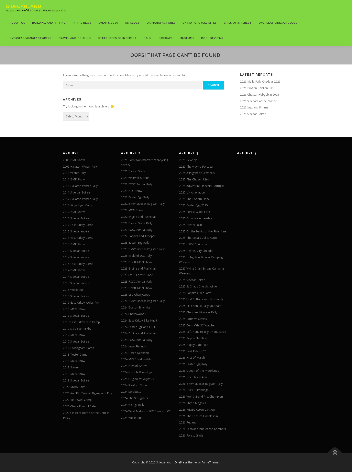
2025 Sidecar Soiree (192, 280)
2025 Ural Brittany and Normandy (201, 299)
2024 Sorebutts (131, 392)
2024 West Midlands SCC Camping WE (146, 411)
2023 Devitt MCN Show (136, 262)
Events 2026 (108, 22)
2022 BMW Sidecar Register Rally (143, 204)
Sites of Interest (238, 22)
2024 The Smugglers (134, 398)
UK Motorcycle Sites (200, 22)
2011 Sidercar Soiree (76, 192)
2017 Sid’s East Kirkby (77, 329)
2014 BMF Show (74, 270)
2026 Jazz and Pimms (254, 107)
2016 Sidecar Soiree (76, 315)
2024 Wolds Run (131, 418)
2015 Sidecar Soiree (76, 296)
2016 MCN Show (74, 309)
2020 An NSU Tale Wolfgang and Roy (87, 393)
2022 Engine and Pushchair (138, 217)
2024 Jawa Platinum (134, 346)
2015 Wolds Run (73, 290)
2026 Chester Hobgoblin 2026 (259, 94)
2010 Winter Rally (74, 173)
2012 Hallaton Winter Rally (80, 199)
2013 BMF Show (74, 244)
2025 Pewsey (188, 160)
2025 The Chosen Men (194, 179)
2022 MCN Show (132, 210)
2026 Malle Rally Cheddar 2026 (260, 81)
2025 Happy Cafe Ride (193, 345)
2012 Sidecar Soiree (76, 218)
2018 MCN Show (74, 361)
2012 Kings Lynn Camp (78, 205)
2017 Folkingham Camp (78, 348)
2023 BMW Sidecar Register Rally (143, 249)
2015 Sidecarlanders (76, 283)
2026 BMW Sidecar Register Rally (201, 384)
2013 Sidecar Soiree (76, 251)
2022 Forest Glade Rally (136, 223)
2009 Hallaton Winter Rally (80, 166)
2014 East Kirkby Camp (78, 264)
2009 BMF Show (74, 160)
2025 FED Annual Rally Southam (200, 306)
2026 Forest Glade (191, 435)
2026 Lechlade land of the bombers (202, 429)
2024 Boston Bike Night (137, 307)
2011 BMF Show (74, 179)
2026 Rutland (187, 422)
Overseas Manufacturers (30, 38)
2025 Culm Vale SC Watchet (197, 325)
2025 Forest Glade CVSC (195, 212)
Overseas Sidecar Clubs (278, 22)
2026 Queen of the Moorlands (199, 371)
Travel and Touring (74, 38)
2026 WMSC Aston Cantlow (197, 409)
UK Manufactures (161, 22)
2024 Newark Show (134, 366)
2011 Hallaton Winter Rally (80, 186)
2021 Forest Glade (133, 171)
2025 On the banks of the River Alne (203, 231)
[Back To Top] (335, 452)
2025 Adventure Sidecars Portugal (201, 186)
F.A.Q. (148, 38)
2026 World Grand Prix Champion (201, 396)
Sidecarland (23, 6)
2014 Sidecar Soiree (76, 277)
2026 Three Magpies (192, 403)
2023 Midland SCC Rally (136, 256)
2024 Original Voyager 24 (137, 379)
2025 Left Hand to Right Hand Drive (202, 332)
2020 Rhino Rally (74, 387)
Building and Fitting (49, 22)
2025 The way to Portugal (196, 166)
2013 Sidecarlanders (76, 231)
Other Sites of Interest (117, 38)
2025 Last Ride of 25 (192, 351)
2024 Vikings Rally (132, 405)
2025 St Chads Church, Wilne (198, 286)
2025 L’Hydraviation (192, 192)
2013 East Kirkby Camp (78, 238)
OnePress (181, 462)
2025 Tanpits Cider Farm (195, 293)
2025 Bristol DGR (190, 225)
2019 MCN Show (74, 374)
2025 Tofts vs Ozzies (193, 319)
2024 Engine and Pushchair (138, 333)
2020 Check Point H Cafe (79, 406)
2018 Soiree (71, 367)
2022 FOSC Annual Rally (136, 230)
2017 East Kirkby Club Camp (81, 322)
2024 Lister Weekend (135, 353)
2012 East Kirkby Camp (78, 225)
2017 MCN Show (74, 335)
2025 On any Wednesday (195, 218)
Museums (187, 38)
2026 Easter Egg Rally (193, 364)
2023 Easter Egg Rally (135, 242)
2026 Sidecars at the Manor (258, 101)
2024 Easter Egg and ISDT (138, 327)
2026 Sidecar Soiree (253, 114)
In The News (82, 22)
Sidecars (166, 38)
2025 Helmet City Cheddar (196, 251)
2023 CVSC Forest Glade (137, 275)
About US (17, 22)
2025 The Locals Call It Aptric (198, 238)
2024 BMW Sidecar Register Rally (143, 301)
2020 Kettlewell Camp (77, 400)
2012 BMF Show (74, 212)
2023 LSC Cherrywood (135, 294)
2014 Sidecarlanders (76, 257)
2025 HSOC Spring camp (195, 244)
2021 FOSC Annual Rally (136, 184)
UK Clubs (132, 22)
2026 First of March (192, 357)
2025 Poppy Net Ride (193, 338)
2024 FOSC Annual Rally (136, 340)
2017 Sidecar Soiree (76, 341)
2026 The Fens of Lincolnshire (199, 416)
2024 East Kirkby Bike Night (139, 320)
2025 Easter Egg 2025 (193, 205)
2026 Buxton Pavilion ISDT (257, 88)
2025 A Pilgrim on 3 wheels (197, 173)
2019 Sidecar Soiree (76, 380)
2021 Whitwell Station (135, 178)
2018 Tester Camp (75, 354)
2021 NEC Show (131, 191)
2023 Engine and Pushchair (138, 268)
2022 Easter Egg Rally (135, 197)
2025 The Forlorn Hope (194, 199)
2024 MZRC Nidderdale (136, 359)
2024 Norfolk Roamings (136, 372)
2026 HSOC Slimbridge (194, 390)
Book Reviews (212, 38)
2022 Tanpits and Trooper (138, 236)
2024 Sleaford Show (134, 385)
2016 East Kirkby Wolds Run (81, 302)
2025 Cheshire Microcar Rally (198, 312)
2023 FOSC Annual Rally (136, 281)
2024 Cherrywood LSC (135, 314)
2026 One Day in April (193, 377)
